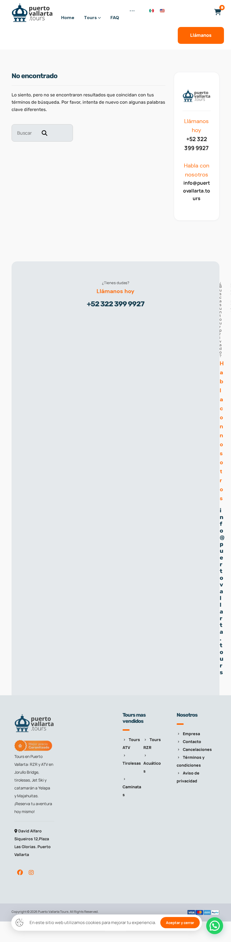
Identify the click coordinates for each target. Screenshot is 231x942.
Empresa (191, 733)
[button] (132, 14)
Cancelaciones (197, 749)
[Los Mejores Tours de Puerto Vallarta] (32, 12)
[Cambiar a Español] (151, 10)
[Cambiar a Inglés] (162, 10)
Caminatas (132, 790)
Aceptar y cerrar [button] (180, 922)
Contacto (192, 741)
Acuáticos (152, 767)
